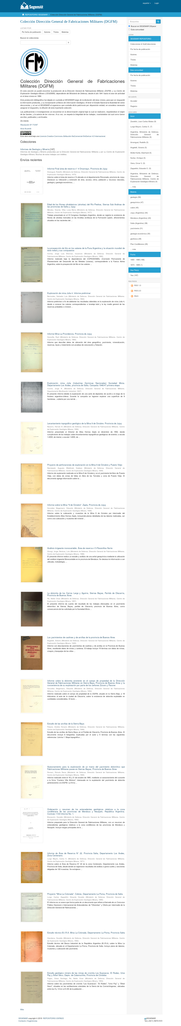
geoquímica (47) (136, 202)
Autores (47, 32)
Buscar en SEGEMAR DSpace (143, 26)
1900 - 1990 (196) (137, 259)
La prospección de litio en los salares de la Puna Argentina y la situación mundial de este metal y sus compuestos (86, 249)
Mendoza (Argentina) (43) (140, 218)
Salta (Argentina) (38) (139, 223)
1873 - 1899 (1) (136, 264)
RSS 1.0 (137, 285)
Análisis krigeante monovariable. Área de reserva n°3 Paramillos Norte (79, 548)
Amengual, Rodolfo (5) (139, 142)
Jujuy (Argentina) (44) (139, 212)
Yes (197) (134, 275)
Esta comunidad (137, 29)
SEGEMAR (23, 1018)
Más (22, 1009)
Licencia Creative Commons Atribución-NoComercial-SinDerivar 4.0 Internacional (72, 136)
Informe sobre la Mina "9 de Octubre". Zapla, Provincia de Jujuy (76, 504)
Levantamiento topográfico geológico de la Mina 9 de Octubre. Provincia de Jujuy (84, 423)
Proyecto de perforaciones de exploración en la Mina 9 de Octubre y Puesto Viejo (84, 464)
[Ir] (158, 21)
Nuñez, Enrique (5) (138, 158)
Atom (136, 296)
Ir (68, 42)
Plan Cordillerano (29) (139, 244)
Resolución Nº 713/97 (29, 124)
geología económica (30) (140, 233)
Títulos (56, 32)
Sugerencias (32, 1020)
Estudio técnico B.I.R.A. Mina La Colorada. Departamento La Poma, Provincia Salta (86, 932)
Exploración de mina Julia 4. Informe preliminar (69, 293)
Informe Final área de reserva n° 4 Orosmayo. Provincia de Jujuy (77, 168)
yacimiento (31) (136, 228)
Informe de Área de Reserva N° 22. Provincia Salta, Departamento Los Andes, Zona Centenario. (86, 854)
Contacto (22, 1020)
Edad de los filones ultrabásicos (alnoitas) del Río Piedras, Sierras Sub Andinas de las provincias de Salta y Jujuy (86, 205)
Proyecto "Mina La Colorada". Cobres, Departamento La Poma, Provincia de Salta (85, 893)
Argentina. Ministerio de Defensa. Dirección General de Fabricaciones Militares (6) (144, 134)
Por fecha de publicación (31, 32)
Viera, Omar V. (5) (137, 163)
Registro (133, 106)
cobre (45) (134, 207)
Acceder (133, 101)
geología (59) (135, 197)
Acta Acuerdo (25, 128)
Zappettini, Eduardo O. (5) (140, 168)
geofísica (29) (135, 238)
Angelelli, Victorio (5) (138, 147)
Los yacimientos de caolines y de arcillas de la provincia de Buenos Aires (81, 637)
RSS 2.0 (137, 290)
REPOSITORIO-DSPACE (53, 1018)
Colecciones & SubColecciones (143, 44)
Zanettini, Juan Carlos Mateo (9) (143, 121)
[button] (147, 3)
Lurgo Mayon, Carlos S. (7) (141, 126)
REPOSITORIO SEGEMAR (36, 14)
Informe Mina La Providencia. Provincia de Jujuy (69, 333)
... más (133, 186)
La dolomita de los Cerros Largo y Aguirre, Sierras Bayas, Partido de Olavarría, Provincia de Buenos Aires (86, 594)
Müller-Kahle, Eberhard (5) (140, 152)
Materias (65, 32)
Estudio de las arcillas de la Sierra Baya (65, 723)
